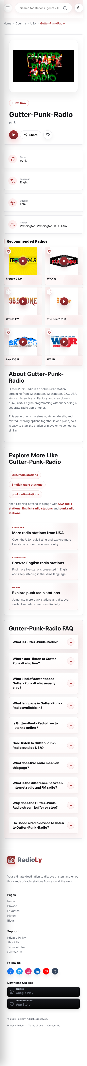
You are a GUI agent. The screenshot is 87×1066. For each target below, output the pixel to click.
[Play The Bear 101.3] (64, 301)
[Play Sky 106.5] (23, 342)
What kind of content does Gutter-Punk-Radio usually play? (34, 683)
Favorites (13, 910)
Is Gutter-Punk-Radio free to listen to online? (35, 725)
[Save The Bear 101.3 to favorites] (49, 292)
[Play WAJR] (64, 342)
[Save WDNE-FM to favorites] (8, 292)
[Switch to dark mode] (78, 7)
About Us (13, 942)
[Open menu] (8, 8)
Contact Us (14, 952)
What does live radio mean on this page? (36, 765)
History (12, 915)
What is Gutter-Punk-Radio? (35, 642)
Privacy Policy (16, 937)
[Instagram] (28, 971)
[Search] (64, 7)
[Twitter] (19, 971)
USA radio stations (25, 475)
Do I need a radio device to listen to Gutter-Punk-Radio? (38, 825)
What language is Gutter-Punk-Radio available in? (37, 705)
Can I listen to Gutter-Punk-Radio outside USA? (34, 745)
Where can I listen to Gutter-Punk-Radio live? (35, 661)
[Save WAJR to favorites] (49, 332)
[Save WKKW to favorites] (49, 251)
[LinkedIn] (37, 971)
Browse (12, 906)
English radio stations (27, 484)
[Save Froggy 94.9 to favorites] (8, 251)
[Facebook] (10, 971)
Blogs (11, 920)
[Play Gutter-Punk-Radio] (13, 134)
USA (33, 23)
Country (21, 23)
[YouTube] (46, 971)
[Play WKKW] (64, 261)
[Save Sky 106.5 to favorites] (8, 332)
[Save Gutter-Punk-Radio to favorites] (47, 134)
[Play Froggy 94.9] (23, 261)
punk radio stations (25, 494)
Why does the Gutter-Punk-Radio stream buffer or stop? (35, 805)
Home (7, 23)
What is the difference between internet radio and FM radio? (38, 785)
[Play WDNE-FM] (23, 301)
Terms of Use (16, 947)
